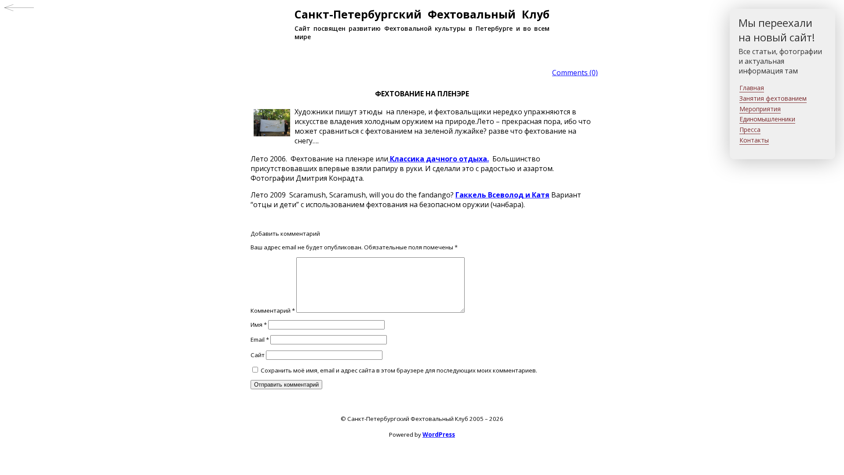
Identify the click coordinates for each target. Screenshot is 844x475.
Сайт (258, 355)
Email (260, 339)
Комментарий (273, 310)
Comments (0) (575, 72)
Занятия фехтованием (773, 98)
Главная (751, 88)
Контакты (754, 140)
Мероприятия (760, 109)
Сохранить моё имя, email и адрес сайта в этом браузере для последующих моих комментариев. (399, 370)
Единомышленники (767, 119)
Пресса (749, 129)
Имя (259, 325)
